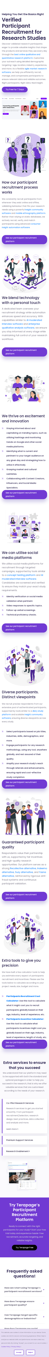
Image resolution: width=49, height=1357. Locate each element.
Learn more (11, 1129)
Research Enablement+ (18, 1151)
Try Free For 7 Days (15, 89)
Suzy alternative (24, 872)
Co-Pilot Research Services (20, 1103)
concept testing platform (21, 575)
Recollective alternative (23, 868)
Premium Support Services (19, 1140)
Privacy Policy (15, 1347)
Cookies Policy (5, 1347)
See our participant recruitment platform (21, 239)
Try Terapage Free (24, 1247)
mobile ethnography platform (30, 213)
